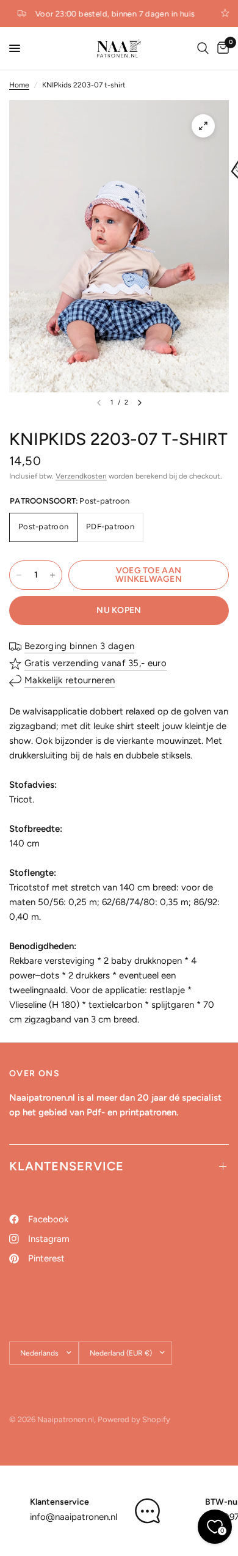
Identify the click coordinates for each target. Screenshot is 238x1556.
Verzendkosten (81, 476)
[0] (221, 48)
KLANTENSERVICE (66, 1166)
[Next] (139, 402)
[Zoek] (203, 48)
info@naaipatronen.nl (73, 1516)
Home (19, 85)
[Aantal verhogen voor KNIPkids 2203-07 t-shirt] (52, 575)
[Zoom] (203, 126)
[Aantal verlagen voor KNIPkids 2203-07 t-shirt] (19, 575)
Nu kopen (118, 610)
